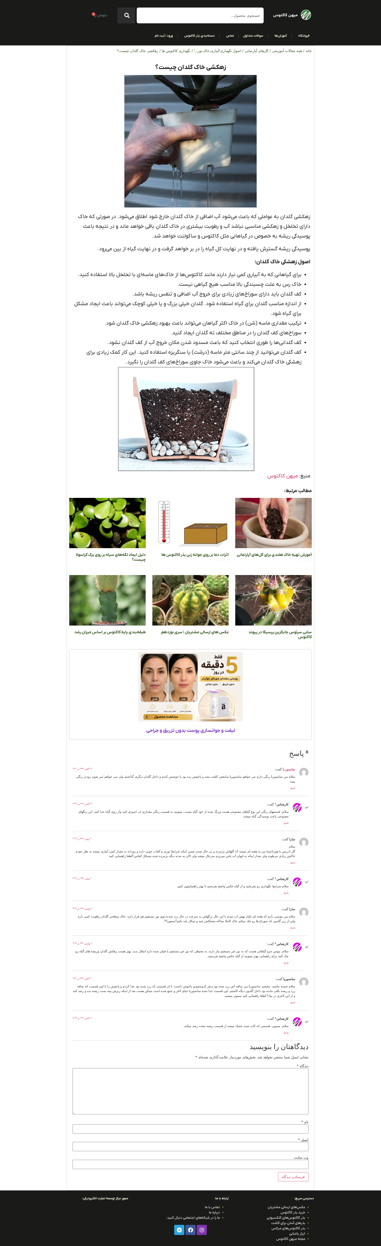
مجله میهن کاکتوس (290, 1239)
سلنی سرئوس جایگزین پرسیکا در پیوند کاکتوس (280, 635)
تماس (230, 36)
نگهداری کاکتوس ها (176, 51)
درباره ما (214, 1212)
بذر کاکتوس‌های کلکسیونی (286, 1218)
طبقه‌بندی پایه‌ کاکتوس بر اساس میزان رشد (110, 632)
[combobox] (200, 15)
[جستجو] (126, 15)
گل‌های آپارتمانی (256, 51)
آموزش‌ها (281, 36)
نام (304, 1122)
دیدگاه (302, 1066)
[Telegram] (179, 1230)
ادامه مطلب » (304, 560)
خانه (309, 51)
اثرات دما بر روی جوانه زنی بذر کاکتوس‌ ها (195, 554)
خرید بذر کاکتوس (292, 1212)
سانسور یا (289, 769)
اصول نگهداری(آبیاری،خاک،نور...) (217, 51)
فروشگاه (304, 36)
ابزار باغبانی (297, 1233)
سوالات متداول (253, 36)
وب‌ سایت (301, 1157)
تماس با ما (212, 1207)
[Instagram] (202, 1230)
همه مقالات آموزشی (287, 51)
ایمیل (303, 1139)
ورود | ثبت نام (164, 36)
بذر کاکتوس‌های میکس (288, 1228)
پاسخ (292, 788)
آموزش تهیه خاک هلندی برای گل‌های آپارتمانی (274, 554)
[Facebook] (190, 1230)
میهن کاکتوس (282, 476)
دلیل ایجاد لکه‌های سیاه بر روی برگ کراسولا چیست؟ (111, 557)
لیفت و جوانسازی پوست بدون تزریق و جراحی (190, 730)
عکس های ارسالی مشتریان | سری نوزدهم (195, 632)
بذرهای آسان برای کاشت (288, 1223)
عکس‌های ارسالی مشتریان (286, 1207)
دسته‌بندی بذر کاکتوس (199, 36)
